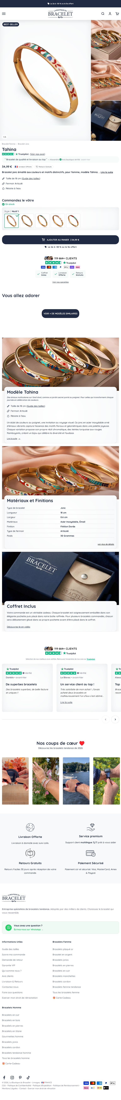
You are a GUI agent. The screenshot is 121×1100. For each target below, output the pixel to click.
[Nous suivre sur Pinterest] (20, 1077)
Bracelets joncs (61, 959)
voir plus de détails (106, 544)
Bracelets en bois (11, 1020)
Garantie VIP (8, 965)
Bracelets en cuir (61, 970)
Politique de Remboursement (66, 1085)
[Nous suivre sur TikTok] (28, 1077)
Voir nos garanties (60, 282)
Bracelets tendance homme (16, 1052)
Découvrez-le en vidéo (18, 626)
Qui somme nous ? (11, 970)
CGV (4, 1085)
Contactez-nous (10, 987)
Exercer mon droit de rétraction (41, 1088)
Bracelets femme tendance (67, 987)
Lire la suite (107, 172)
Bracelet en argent (62, 954)
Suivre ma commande (13, 954)
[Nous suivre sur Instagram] (12, 1077)
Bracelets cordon (62, 981)
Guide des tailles (30, 178)
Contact (22, 1088)
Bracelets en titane (12, 1031)
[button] (60, 159)
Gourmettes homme (12, 1036)
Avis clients (7, 976)
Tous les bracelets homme (15, 1058)
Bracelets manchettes (64, 976)
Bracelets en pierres (63, 965)
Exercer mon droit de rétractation (19, 997)
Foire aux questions (12, 992)
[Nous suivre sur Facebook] (4, 1077)
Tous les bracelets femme (66, 992)
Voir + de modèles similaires (60, 313)
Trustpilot (91, 659)
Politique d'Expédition (42, 1085)
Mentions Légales (10, 1088)
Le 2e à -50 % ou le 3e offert (62, 4)
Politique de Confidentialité (19, 1085)
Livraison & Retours (12, 981)
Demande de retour (12, 959)
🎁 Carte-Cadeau (62, 997)
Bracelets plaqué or (63, 949)
